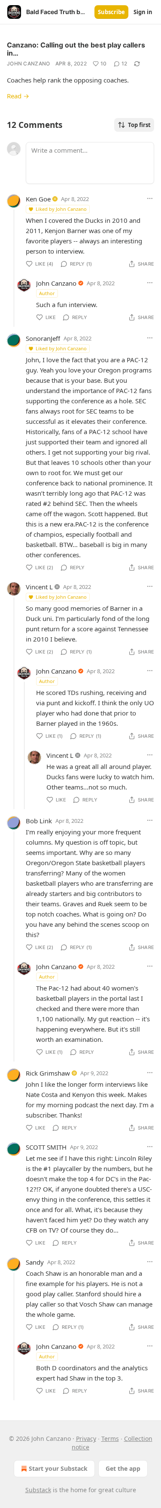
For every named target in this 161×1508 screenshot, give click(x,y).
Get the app (123, 1468)
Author (47, 293)
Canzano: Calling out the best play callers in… (76, 49)
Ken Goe (38, 199)
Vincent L (39, 587)
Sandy (35, 1262)
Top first (139, 125)
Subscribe (111, 12)
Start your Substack (58, 1468)
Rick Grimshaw (48, 1073)
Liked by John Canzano (61, 209)
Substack (38, 1490)
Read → (18, 96)
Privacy (86, 1438)
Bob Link (39, 820)
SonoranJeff (43, 338)
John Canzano (28, 63)
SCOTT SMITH (46, 1147)
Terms (110, 1438)
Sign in (143, 12)
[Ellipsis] (150, 198)
